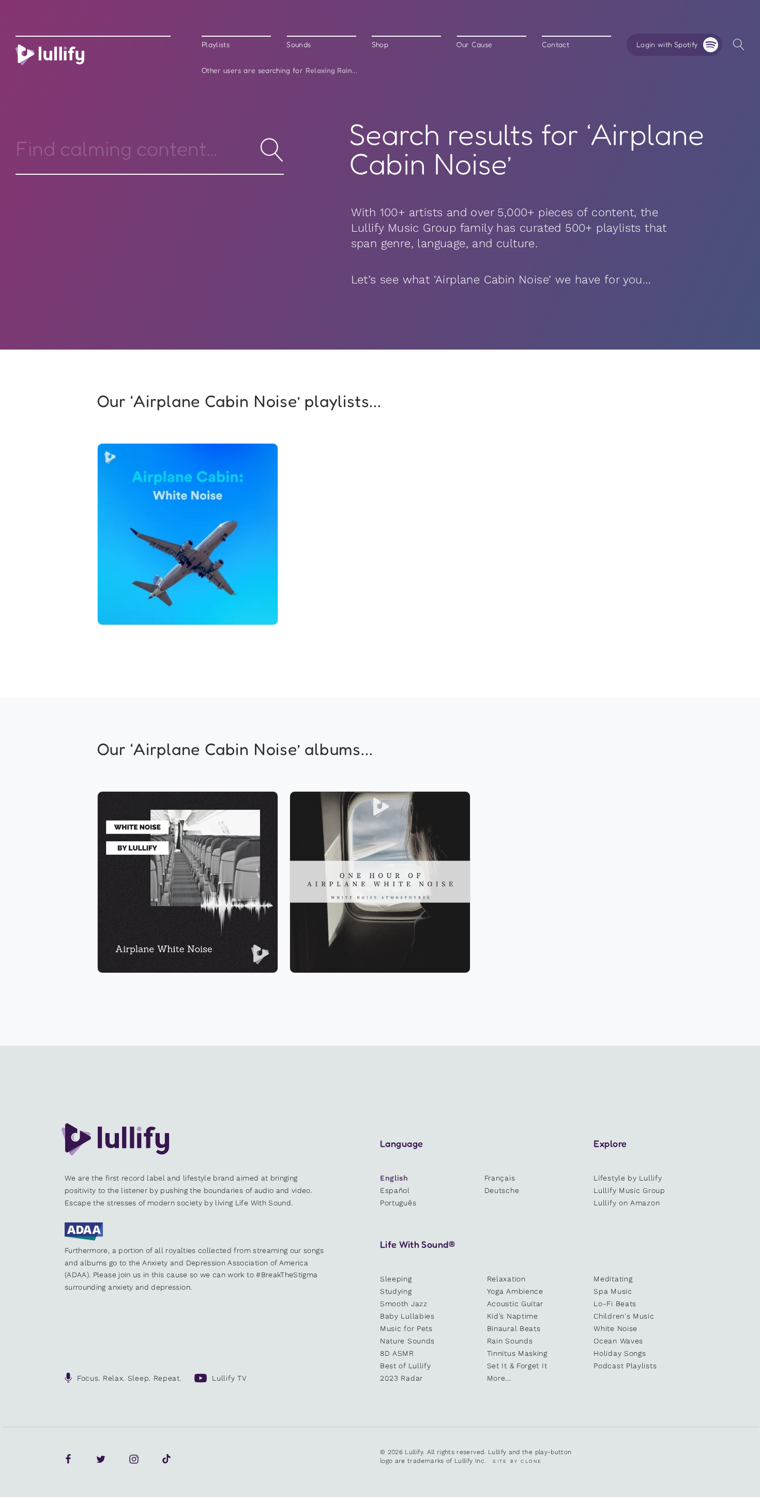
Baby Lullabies (407, 1316)
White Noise (615, 1328)
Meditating (613, 1279)
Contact (555, 44)
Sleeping (396, 1279)
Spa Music (613, 1291)
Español (395, 1190)
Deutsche (502, 1190)
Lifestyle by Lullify (628, 1178)
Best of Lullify (405, 1366)
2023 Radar (401, 1378)
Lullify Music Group (629, 1190)
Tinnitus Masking (517, 1353)
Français (499, 1178)
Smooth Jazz (404, 1303)
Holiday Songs (620, 1353)
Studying (396, 1291)
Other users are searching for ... (279, 70)
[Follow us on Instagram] (134, 1459)
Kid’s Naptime (512, 1316)
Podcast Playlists (625, 1366)
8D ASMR (397, 1353)
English (394, 1178)
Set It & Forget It (517, 1366)
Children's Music (624, 1316)
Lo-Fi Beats (615, 1303)
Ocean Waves (618, 1341)
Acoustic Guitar (515, 1303)
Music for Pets (406, 1328)
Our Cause (474, 44)
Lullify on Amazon (627, 1203)
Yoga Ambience (515, 1291)
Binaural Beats (514, 1328)
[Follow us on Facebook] (68, 1459)
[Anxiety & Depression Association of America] (84, 1238)
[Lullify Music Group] (50, 54)
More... (499, 1378)
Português (398, 1203)
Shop (380, 44)
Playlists (216, 44)
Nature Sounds (407, 1341)
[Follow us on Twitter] (101, 1459)
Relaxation (506, 1279)
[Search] (738, 45)
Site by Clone (517, 1461)
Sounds (298, 44)
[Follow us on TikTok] (166, 1459)
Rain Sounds (510, 1341)
